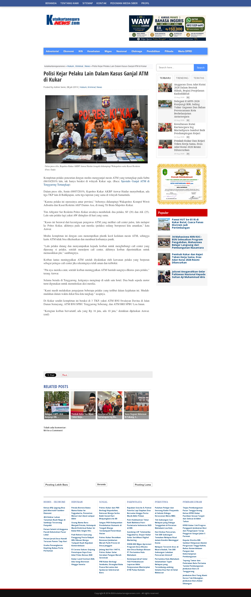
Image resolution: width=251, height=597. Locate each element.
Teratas (198, 77)
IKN (81, 51)
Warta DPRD (185, 51)
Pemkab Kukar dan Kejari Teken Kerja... (82, 415)
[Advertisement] (96, 342)
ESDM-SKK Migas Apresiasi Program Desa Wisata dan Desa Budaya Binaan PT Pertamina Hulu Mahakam (139, 549)
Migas (108, 51)
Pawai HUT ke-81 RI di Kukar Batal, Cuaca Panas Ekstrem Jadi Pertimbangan (187, 223)
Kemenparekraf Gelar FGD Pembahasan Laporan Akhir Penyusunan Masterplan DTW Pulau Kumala (138, 564)
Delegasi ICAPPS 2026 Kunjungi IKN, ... (54, 415)
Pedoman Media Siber (124, 3)
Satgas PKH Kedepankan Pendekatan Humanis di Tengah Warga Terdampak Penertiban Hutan (110, 528)
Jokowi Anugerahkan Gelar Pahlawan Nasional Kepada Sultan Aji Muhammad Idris (188, 274)
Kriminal (79, 66)
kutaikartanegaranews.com (127, 593)
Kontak (101, 3)
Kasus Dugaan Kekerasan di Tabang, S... (136, 415)
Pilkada (169, 51)
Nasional (121, 51)
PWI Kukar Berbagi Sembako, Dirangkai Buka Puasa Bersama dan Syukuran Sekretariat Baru (111, 567)
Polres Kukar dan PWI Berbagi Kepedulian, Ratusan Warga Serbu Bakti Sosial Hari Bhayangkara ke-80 (109, 513)
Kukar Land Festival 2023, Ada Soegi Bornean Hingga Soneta (83, 562)
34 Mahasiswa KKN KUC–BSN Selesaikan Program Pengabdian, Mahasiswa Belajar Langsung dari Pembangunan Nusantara (188, 242)
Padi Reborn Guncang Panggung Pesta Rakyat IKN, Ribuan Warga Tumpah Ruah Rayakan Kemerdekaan (82, 540)
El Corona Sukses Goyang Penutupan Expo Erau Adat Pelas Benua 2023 (83, 552)
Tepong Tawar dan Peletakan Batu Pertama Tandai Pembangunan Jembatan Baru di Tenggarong (194, 566)
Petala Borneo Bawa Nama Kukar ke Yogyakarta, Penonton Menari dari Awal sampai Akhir (82, 513)
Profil (145, 3)
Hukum (70, 66)
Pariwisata (134, 502)
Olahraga (136, 51)
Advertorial (52, 51)
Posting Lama (143, 484)
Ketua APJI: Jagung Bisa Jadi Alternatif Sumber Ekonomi (54, 510)
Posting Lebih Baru (56, 484)
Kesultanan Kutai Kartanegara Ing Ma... (107, 415)
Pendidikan (153, 51)
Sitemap (87, 3)
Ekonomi (69, 51)
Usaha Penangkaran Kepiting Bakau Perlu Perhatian (53, 548)
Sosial (103, 502)
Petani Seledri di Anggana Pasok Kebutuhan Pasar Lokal (56, 532)
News (87, 66)
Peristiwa (161, 502)
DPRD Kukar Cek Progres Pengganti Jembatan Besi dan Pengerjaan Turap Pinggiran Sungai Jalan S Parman (194, 530)
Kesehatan (93, 51)
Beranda (51, 3)
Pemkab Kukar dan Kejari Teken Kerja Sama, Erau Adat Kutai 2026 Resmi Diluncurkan (187, 258)
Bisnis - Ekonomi (54, 502)
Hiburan (77, 502)
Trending (182, 77)
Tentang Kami (69, 3)
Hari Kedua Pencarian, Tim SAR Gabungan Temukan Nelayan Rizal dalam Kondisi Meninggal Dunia (166, 537)
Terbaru (165, 77)
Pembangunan (192, 502)
